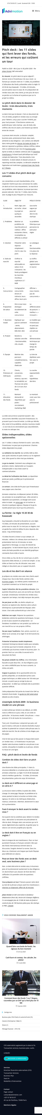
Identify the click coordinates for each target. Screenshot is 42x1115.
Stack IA (6, 1078)
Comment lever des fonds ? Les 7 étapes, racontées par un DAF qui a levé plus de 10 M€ (21, 1000)
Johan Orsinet (6, 71)
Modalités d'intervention (12, 1081)
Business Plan (9, 1076)
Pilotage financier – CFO (9, 1029)
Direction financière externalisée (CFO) (17, 1070)
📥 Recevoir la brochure (16, 1058)
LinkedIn (10, 906)
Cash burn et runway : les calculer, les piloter (21, 958)
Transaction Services (11, 1073)
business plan (30, 149)
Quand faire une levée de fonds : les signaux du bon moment (21, 947)
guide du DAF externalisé (29, 694)
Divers (4, 1025)
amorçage (19, 502)
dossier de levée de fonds (26, 143)
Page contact (8, 1092)
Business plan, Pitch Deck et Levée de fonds (16, 1017)
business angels (8, 582)
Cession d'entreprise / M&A (10, 1021)
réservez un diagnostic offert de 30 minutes (18, 888)
